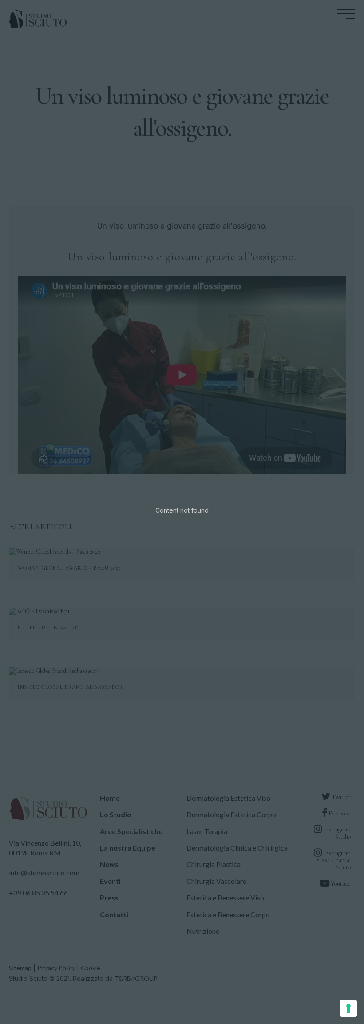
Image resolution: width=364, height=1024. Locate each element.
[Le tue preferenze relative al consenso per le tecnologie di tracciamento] (348, 1008)
